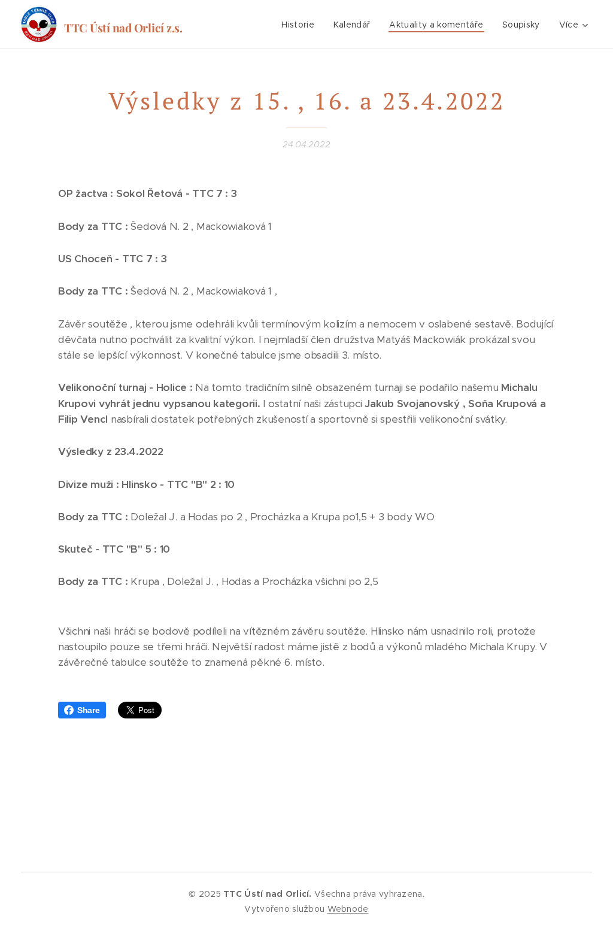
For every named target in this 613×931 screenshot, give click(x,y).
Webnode (348, 908)
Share (88, 710)
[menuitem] (301, 25)
